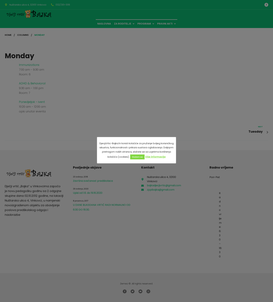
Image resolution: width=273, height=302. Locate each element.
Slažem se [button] (137, 156)
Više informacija (155, 156)
